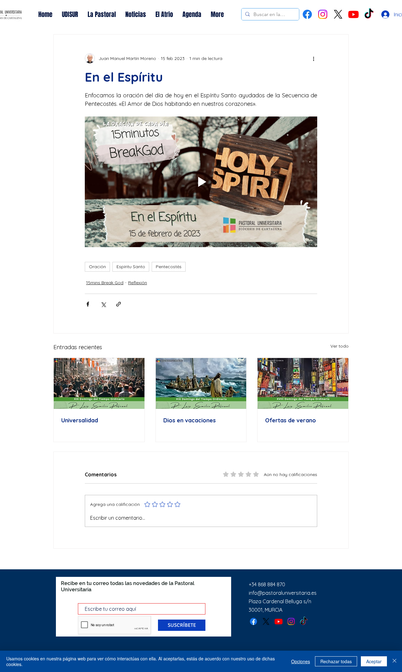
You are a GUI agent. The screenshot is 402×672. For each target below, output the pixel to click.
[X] (338, 14)
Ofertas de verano (290, 420)
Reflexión (137, 282)
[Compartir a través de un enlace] (119, 304)
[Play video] (201, 182)
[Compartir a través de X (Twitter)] (103, 304)
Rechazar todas (336, 661)
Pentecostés (169, 266)
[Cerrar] (394, 661)
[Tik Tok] (369, 14)
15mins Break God (104, 282)
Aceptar (374, 661)
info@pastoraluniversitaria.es (283, 593)
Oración (97, 266)
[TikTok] (303, 621)
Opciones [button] (300, 661)
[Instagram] (323, 14)
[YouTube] (353, 14)
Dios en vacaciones (189, 420)
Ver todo (339, 346)
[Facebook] (307, 14)
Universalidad (79, 420)
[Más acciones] (313, 58)
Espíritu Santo (131, 266)
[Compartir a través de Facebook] (88, 304)
